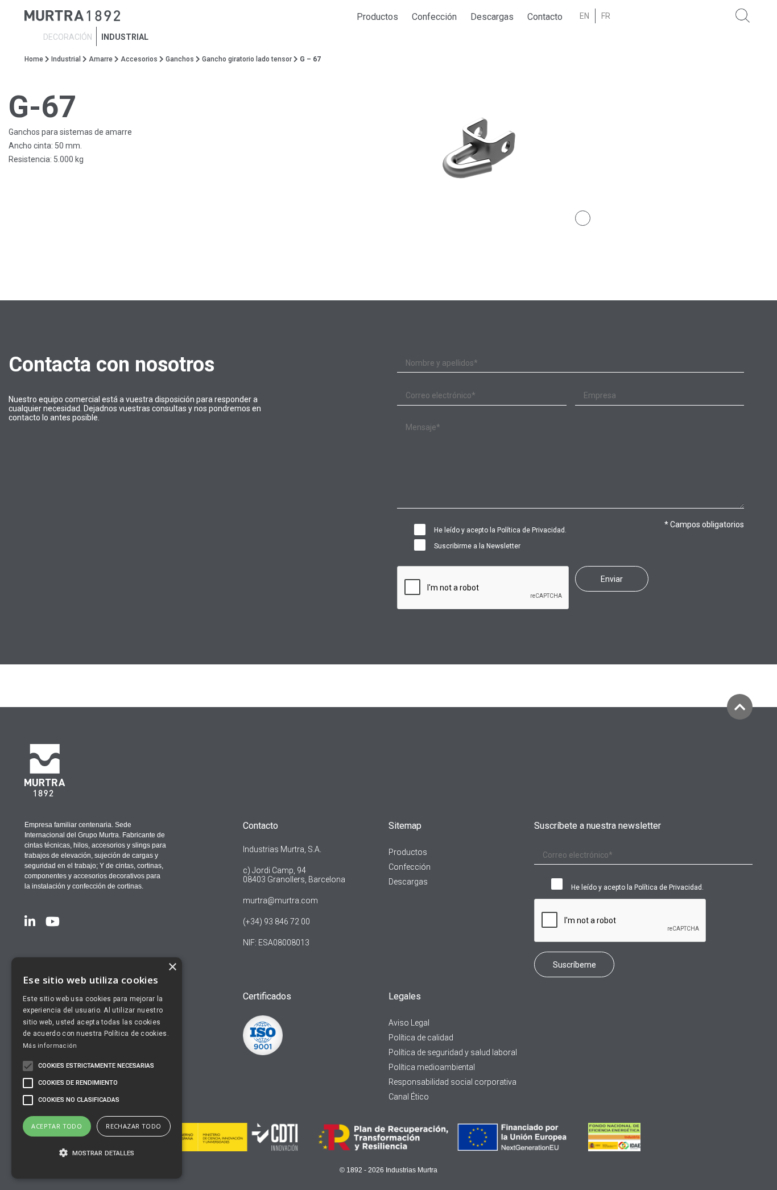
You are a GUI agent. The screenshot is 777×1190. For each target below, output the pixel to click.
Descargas (492, 17)
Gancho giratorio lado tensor (247, 59)
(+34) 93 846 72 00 (276, 921)
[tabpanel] (583, 151)
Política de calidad (420, 1037)
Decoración (67, 37)
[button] (97, 1153)
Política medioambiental (431, 1067)
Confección (434, 17)
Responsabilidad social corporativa (452, 1081)
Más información (50, 1045)
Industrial (124, 37)
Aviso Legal (408, 1022)
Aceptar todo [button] (56, 1126)
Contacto (545, 17)
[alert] (96, 1068)
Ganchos (180, 59)
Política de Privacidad (531, 530)
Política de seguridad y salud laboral (452, 1052)
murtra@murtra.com (280, 900)
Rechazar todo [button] (133, 1126)
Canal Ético (408, 1096)
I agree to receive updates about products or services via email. (422, 546)
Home (33, 59)
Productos (377, 17)
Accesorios (139, 59)
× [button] (172, 967)
